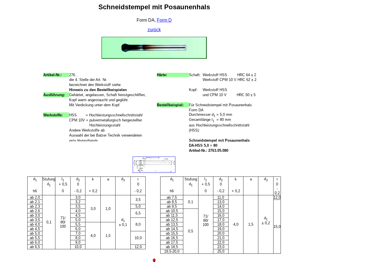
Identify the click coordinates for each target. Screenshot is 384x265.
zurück (154, 29)
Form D (164, 20)
